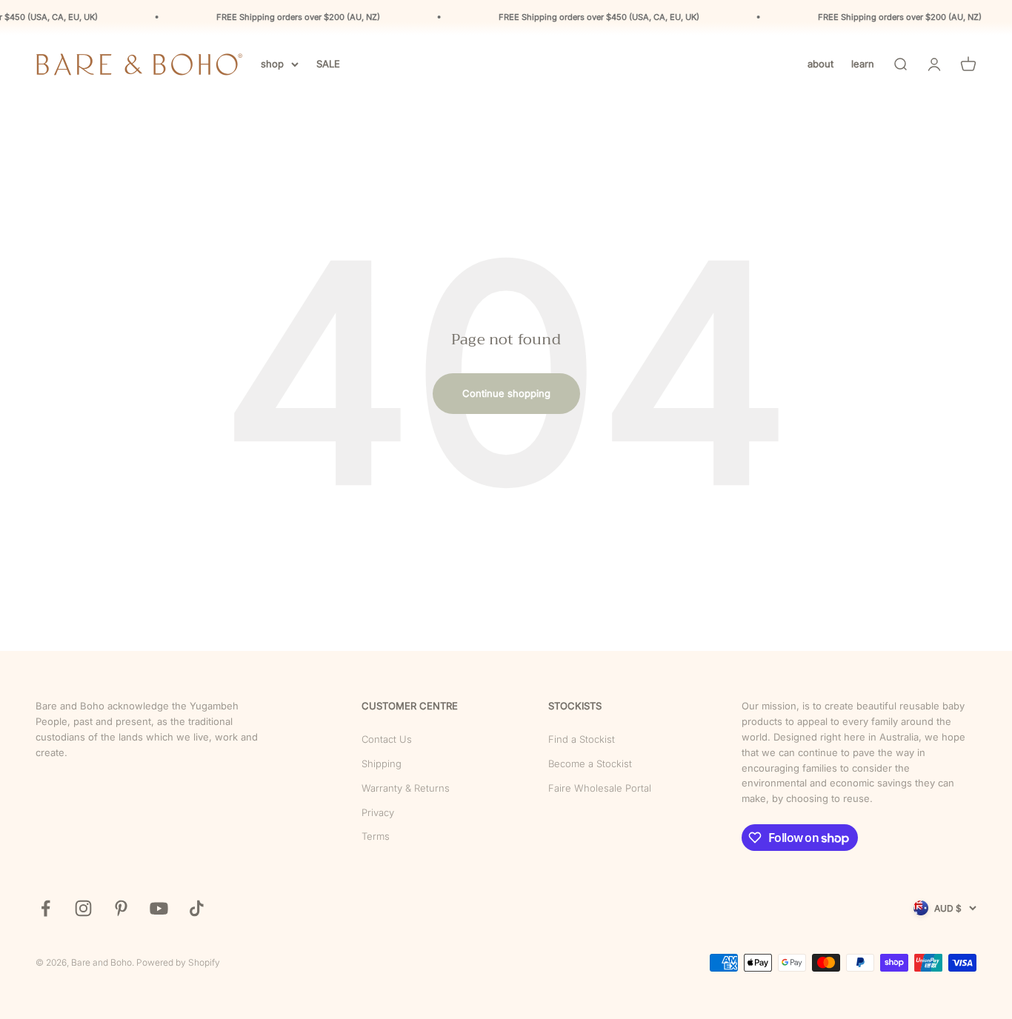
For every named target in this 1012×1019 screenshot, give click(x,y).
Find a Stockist (581, 739)
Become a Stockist (590, 763)
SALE (328, 64)
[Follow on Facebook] (46, 908)
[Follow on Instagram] (83, 908)
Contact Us (387, 739)
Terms (376, 836)
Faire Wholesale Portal (599, 788)
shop (272, 64)
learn (862, 64)
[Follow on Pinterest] (121, 908)
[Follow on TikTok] (197, 908)
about (820, 64)
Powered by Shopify (178, 962)
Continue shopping (506, 393)
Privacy (378, 812)
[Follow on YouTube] (159, 908)
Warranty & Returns (406, 788)
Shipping (382, 763)
